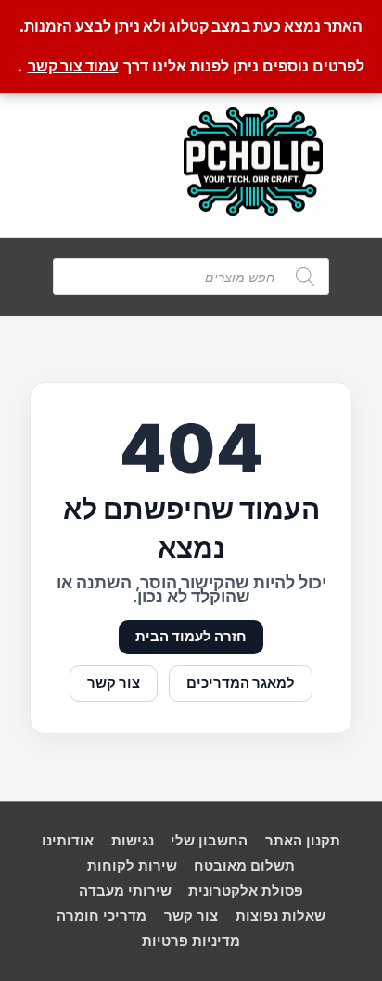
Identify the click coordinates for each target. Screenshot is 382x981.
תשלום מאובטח (244, 866)
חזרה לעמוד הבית (191, 636)
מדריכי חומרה (101, 916)
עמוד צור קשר (73, 66)
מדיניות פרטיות (191, 941)
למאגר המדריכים (240, 683)
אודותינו (68, 841)
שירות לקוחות (132, 866)
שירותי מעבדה (125, 891)
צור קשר (113, 683)
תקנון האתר (302, 841)
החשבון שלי (209, 841)
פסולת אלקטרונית (245, 891)
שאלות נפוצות (280, 916)
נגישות (132, 841)
